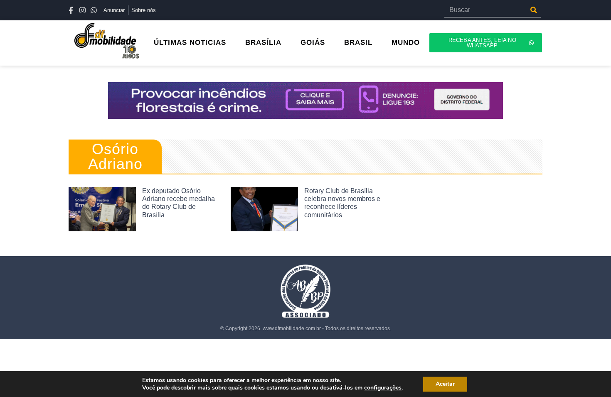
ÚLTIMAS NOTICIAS (190, 43)
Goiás (313, 43)
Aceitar (445, 384)
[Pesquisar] (533, 10)
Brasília (263, 43)
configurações (383, 388)
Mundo (406, 43)
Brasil (358, 43)
